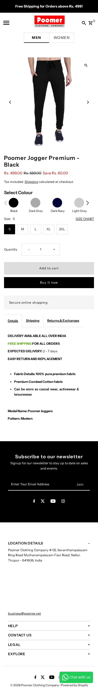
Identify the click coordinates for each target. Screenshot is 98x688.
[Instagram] (63, 502)
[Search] (83, 22)
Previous (6, 202)
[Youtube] (53, 502)
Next (87, 202)
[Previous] (10, 102)
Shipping (31, 182)
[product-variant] (14, 203)
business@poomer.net (24, 613)
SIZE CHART (85, 219)
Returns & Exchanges (63, 320)
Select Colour (18, 192)
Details (13, 321)
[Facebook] (34, 502)
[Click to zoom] (85, 65)
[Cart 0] (90, 21)
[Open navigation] (10, 23)
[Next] (87, 102)
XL (48, 229)
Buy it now (49, 282)
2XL (62, 229)
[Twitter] (43, 502)
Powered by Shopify (74, 685)
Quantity (10, 249)
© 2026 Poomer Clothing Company (34, 685)
